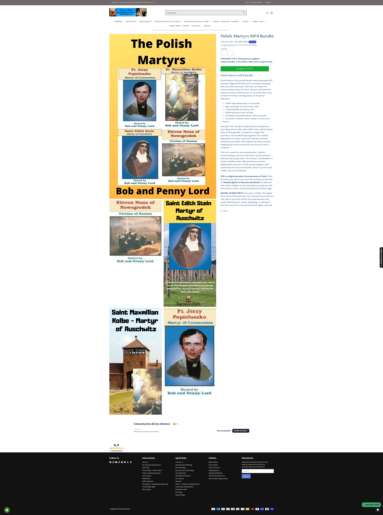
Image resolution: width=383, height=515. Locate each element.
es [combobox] (177, 424)
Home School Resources (217, 476)
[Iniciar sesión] (267, 12)
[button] (168, 21)
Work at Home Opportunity (218, 478)
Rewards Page (180, 495)
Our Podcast (179, 478)
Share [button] (225, 211)
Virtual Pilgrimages (148, 487)
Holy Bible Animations (183, 476)
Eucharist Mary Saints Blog (184, 470)
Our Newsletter (180, 473)
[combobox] (205, 12)
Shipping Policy (214, 470)
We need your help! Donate (151, 465)
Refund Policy (213, 462)
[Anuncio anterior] (110, 2)
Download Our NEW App (183, 465)
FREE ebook (146, 478)
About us (145, 462)
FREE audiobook (147, 481)
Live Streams (146, 476)
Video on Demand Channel (151, 473)
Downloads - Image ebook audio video (155, 484)
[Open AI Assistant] (378, 510)
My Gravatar (146, 489)
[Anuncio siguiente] (243, 2)
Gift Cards (145, 467)
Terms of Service (214, 467)
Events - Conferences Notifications (187, 484)
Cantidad (224, 49)
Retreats (178, 481)
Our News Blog (180, 467)
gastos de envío (228, 45)
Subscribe (246, 476)
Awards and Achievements (184, 487)
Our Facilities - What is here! (152, 470)
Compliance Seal (181, 489)
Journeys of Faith (125, 509)
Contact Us (179, 462)
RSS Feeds (178, 492)
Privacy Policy (213, 465)
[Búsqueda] (244, 12)
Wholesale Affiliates (216, 473)
